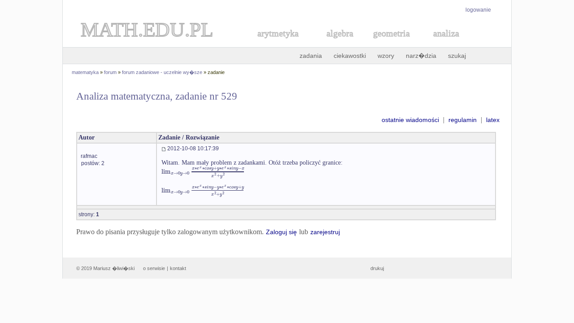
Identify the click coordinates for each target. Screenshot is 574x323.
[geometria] (389, 43)
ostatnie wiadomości (410, 119)
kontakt (178, 268)
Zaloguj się (281, 232)
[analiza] (447, 43)
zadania (311, 55)
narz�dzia (421, 55)
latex (493, 119)
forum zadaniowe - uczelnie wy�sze (162, 72)
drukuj (377, 268)
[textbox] (203, 171)
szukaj (457, 55)
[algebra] (335, 43)
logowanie (478, 10)
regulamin (462, 119)
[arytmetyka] (277, 43)
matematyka (85, 72)
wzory (386, 55)
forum (110, 72)
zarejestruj (325, 232)
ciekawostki (350, 55)
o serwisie (154, 268)
